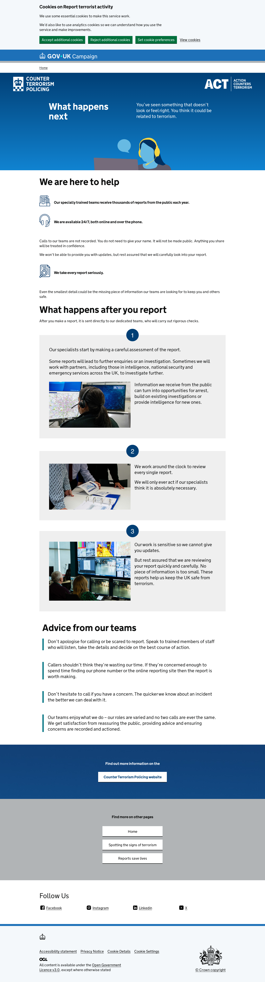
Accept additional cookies (62, 40)
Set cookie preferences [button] (156, 40)
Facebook (54, 908)
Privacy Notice (92, 951)
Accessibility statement (58, 951)
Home (43, 68)
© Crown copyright (210, 970)
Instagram (101, 908)
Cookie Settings (146, 951)
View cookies (190, 40)
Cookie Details (119, 951)
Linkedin (145, 908)
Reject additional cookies (110, 40)
